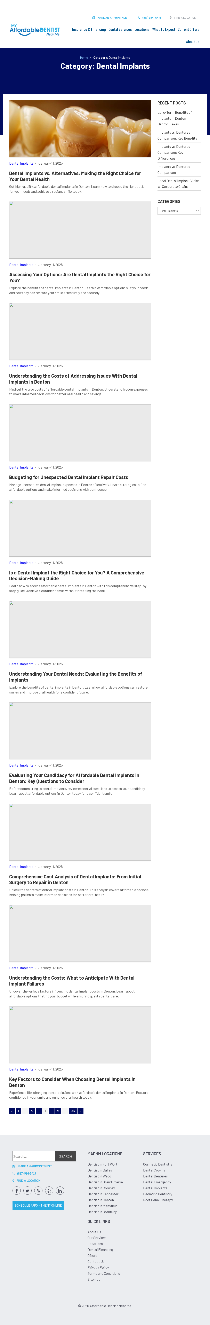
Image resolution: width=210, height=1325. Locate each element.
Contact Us (96, 1261)
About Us (192, 41)
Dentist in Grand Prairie (105, 1182)
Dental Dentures (155, 1176)
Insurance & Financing (89, 29)
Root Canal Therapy (158, 1200)
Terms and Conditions (104, 1273)
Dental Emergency (157, 1182)
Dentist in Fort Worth (103, 1164)
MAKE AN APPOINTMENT (113, 17)
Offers (92, 1255)
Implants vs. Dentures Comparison (174, 169)
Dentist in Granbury (102, 1212)
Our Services (97, 1238)
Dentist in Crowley (101, 1188)
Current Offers (188, 29)
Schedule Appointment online (38, 1205)
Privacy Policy (98, 1267)
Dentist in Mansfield (103, 1206)
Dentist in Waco (99, 1176)
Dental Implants (155, 1188)
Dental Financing (100, 1249)
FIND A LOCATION (185, 17)
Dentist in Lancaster (103, 1194)
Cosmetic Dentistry (157, 1164)
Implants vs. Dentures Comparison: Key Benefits (177, 135)
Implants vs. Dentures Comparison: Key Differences (174, 152)
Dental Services (120, 29)
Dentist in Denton (101, 1200)
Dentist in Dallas (100, 1170)
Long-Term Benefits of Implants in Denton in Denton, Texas (175, 118)
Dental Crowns (154, 1170)
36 (73, 1111)
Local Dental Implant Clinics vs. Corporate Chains (179, 184)
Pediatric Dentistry (157, 1194)
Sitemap (94, 1279)
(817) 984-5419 (152, 17)
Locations (142, 29)
